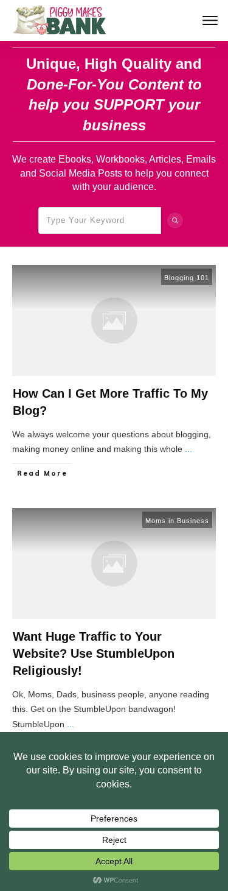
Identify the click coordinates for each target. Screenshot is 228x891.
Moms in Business (177, 520)
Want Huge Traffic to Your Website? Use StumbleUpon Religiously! (93, 653)
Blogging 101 (186, 277)
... (188, 449)
